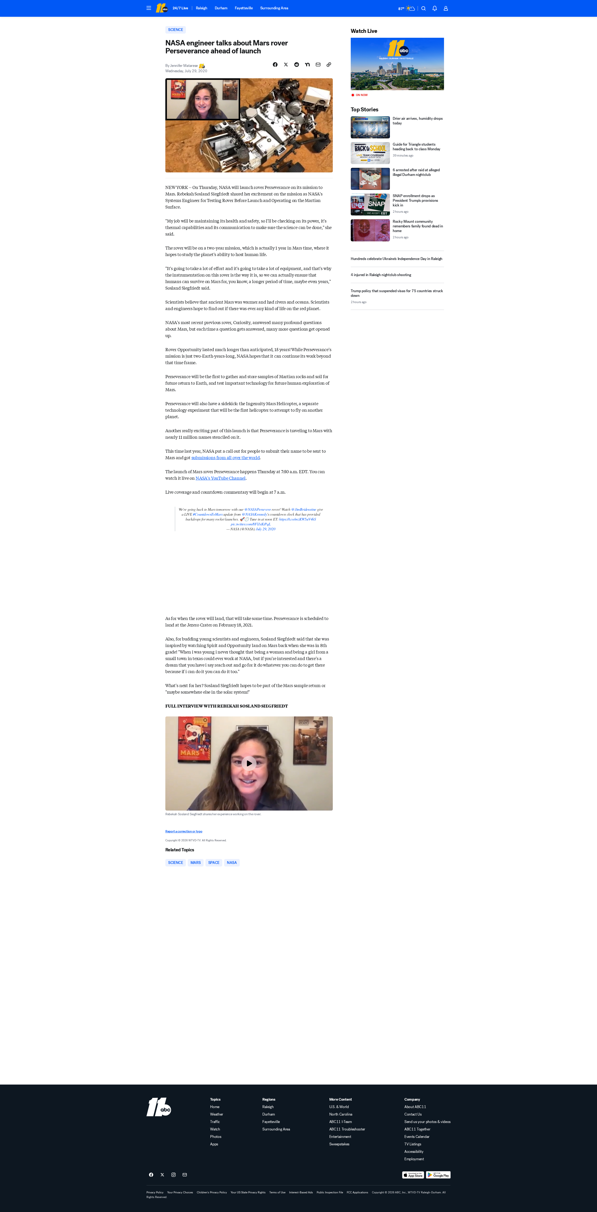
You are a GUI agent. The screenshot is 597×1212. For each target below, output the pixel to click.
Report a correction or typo (183, 831)
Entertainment (340, 1137)
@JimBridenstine (303, 509)
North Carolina (341, 1114)
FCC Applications (357, 1192)
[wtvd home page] (158, 1107)
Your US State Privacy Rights (248, 1192)
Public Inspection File (330, 1192)
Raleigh (201, 8)
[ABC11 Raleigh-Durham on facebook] (151, 1175)
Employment (414, 1159)
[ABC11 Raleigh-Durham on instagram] (173, 1175)
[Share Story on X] (286, 64)
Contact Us (413, 1114)
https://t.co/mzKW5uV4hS (297, 519)
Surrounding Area (274, 8)
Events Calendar (417, 1137)
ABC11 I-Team (340, 1122)
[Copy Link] (329, 64)
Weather (216, 1114)
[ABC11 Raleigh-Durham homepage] (162, 8)
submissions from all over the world (225, 457)
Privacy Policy (154, 1192)
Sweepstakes (339, 1144)
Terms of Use (277, 1192)
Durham (221, 8)
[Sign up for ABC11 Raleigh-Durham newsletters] (184, 1175)
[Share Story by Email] (318, 64)
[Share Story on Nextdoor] (307, 64)
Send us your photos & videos (427, 1122)
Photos (215, 1137)
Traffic (215, 1122)
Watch (215, 1129)
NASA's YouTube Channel (221, 478)
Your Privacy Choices (180, 1192)
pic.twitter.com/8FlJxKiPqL (251, 523)
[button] (149, 8)
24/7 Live (180, 8)
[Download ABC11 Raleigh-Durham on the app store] (413, 1175)
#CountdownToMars (207, 514)
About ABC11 (415, 1107)
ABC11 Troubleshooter (347, 1129)
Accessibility (413, 1152)
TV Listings (412, 1144)
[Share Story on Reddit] (297, 64)
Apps (214, 1144)
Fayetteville (244, 8)
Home (214, 1107)
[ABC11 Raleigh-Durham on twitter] (162, 1175)
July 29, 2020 (265, 528)
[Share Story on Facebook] (275, 64)
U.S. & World (339, 1107)
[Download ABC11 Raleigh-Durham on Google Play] (438, 1175)
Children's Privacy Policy (212, 1192)
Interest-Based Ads (301, 1192)
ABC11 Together (417, 1129)
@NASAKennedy (254, 514)
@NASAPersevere (257, 509)
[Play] (397, 64)
